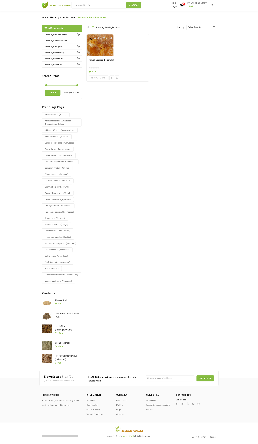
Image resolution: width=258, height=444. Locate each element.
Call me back (181, 400)
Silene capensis (52, 268)
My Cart (119, 405)
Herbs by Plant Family (54, 52)
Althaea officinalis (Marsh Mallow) (59, 130)
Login (174, 6)
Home (45, 17)
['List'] (93, 27)
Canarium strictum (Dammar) (57, 168)
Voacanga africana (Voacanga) (58, 281)
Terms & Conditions (94, 414)
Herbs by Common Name (56, 35)
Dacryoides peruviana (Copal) (57, 193)
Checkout (120, 414)
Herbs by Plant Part (53, 64)
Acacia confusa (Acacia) (55, 114)
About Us (90, 400)
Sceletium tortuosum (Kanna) (57, 262)
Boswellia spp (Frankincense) (57, 149)
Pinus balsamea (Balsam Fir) (101, 60)
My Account (121, 400)
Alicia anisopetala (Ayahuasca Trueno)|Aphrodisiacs (58, 122)
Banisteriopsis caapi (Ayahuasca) (59, 143)
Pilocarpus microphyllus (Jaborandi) (60, 243)
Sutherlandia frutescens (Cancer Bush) (61, 275)
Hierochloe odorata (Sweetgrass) (59, 212)
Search (135, 5)
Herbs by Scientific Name (62, 17)
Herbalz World (128, 436)
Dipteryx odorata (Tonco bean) (58, 206)
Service (149, 409)
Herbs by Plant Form (54, 58)
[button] (196, 4)
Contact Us (151, 400)
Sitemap (213, 437)
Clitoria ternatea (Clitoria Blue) (57, 180)
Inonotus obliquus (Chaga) (56, 224)
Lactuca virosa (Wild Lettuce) (57, 231)
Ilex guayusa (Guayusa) (55, 218)
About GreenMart (199, 437)
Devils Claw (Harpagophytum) (58, 199)
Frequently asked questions (158, 405)
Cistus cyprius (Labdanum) (56, 174)
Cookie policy (92, 405)
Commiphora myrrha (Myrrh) (57, 187)
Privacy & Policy (93, 409)
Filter (52, 92)
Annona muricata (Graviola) (56, 136)
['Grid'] (88, 27)
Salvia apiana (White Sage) (56, 256)
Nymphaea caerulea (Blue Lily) (58, 237)
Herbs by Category (53, 47)
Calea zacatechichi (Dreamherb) (58, 155)
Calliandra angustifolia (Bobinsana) (60, 162)
